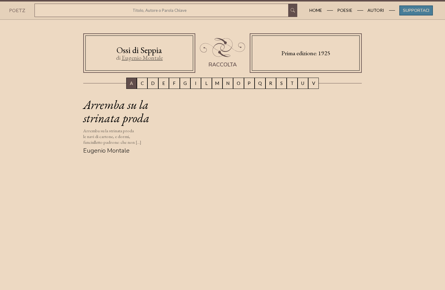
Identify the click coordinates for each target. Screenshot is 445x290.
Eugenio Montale (142, 58)
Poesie (344, 10)
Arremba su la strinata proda (116, 111)
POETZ (17, 10)
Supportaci (416, 10)
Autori (376, 10)
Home (315, 10)
